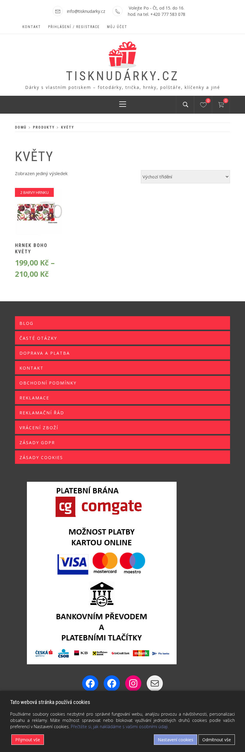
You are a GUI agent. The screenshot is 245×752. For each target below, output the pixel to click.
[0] (203, 106)
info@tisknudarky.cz (86, 11)
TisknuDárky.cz (122, 76)
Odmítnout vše (216, 739)
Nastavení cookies (175, 739)
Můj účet (117, 27)
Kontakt (31, 27)
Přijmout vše (27, 739)
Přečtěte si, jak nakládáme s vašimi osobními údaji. (120, 726)
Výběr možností (28, 215)
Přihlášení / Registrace (74, 27)
